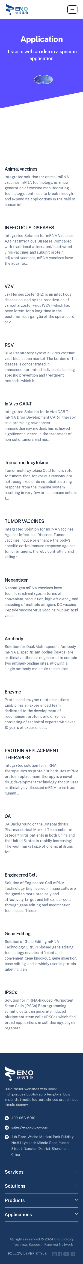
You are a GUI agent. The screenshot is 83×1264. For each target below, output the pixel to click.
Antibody (14, 638)
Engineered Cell (21, 875)
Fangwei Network (58, 1244)
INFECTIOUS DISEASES (29, 227)
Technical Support (28, 1244)
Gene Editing (18, 933)
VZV (9, 286)
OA (8, 816)
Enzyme (13, 692)
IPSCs (11, 992)
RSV (9, 345)
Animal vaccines (21, 169)
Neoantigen (16, 580)
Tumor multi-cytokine (26, 462)
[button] (76, 1172)
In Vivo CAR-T (18, 404)
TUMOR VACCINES (24, 521)
